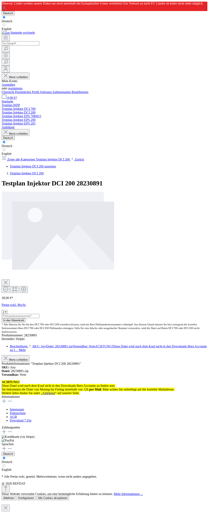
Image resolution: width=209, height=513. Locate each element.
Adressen (46, 92)
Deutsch (7, 21)
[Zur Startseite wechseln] (18, 32)
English (6, 29)
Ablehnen (8, 498)
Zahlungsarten (62, 92)
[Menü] (6, 38)
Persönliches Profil (27, 92)
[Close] (6, 282)
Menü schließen (18, 77)
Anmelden (8, 84)
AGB (13, 416)
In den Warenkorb (13, 320)
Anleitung (48, 393)
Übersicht (8, 92)
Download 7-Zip (20, 420)
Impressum (17, 409)
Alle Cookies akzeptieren (52, 498)
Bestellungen (80, 92)
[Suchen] (6, 49)
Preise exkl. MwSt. (14, 305)
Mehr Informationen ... (128, 494)
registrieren (15, 88)
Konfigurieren (26, 498)
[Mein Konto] (6, 69)
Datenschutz (18, 413)
